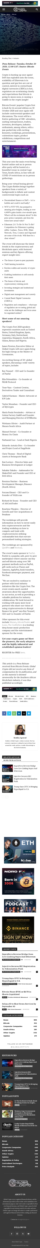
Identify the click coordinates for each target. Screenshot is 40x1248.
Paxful (32, 553)
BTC (27, 696)
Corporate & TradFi (16, 43)
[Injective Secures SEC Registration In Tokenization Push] (7, 1075)
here (22, 652)
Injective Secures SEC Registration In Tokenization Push (25, 779)
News (8, 14)
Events (4, 45)
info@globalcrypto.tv (23, 1219)
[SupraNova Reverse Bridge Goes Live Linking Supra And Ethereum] (7, 1063)
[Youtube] (28, 1234)
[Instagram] (17, 1234)
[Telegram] (29, 713)
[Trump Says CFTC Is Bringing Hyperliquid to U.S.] (7, 789)
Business (33, 696)
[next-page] (7, 797)
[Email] (24, 713)
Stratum (18, 547)
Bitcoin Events (19, 696)
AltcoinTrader (23, 622)
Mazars (13, 622)
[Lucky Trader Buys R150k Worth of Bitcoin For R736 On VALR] (7, 1126)
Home (3, 14)
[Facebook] (4, 713)
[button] (3, 9)
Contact (26, 1242)
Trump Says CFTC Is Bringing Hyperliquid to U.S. (25, 787)
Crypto (15, 699)
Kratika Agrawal (20, 738)
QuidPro (6, 547)
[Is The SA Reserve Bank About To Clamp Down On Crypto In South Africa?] (7, 1103)
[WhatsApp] (14, 713)
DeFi (36, 43)
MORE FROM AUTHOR (12, 760)
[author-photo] (20, 735)
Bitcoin (14, 14)
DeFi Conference (29, 699)
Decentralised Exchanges (6, 791)
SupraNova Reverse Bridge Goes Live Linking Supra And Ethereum (25, 768)
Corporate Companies (28, 43)
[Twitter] (9, 713)
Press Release (13, 701)
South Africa (19, 45)
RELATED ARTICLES (11, 757)
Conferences (7, 699)
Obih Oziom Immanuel (25, 984)
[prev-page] (3, 797)
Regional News (11, 45)
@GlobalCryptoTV (20, 1047)
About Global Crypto (17, 1242)
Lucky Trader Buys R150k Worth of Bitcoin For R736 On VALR (26, 1125)
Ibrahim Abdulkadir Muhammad (18, 997)
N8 (22, 959)
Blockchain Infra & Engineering (6, 769)
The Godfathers (15, 625)
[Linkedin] (19, 713)
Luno (4, 625)
